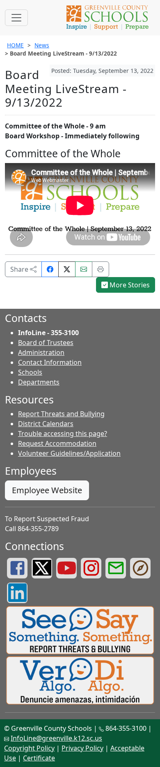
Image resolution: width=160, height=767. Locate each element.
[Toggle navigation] (16, 17)
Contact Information (50, 362)
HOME (15, 45)
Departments (38, 382)
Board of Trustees (45, 342)
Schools (30, 372)
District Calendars (45, 423)
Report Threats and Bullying (61, 413)
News (41, 45)
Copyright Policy (29, 748)
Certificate (39, 757)
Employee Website (47, 490)
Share (20, 269)
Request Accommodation (57, 443)
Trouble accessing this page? (62, 433)
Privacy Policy (82, 748)
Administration (41, 352)
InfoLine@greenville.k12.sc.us (56, 738)
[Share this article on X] (66, 269)
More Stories (129, 284)
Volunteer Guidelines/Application (69, 453)
